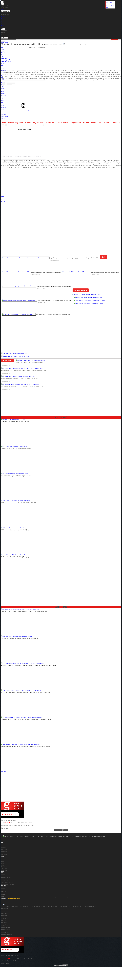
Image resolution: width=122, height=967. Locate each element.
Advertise (3, 894)
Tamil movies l (4, 910)
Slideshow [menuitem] (3, 114)
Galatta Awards (4, 36)
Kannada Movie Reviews (7, 882)
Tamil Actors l (4, 911)
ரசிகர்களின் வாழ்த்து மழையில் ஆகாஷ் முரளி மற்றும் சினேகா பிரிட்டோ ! (53, 314)
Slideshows (3, 32)
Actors (2, 861)
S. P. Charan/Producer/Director (19, 156)
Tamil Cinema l (4, 908)
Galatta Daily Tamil (4, 12)
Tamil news (3, 847)
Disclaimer (3, 891)
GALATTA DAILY (5, 11)
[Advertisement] (23, 142)
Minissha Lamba (98, 297)
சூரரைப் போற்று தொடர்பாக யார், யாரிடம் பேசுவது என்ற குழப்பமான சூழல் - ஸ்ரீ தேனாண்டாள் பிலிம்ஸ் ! (74, 258)
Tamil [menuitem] (2, 47)
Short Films (3, 34)
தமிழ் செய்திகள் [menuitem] (4, 42)
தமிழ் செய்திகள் (4, 5)
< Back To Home (58, 830)
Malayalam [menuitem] (3, 53)
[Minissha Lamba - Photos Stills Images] (84, 297)
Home (4, 122)
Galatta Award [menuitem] (4, 116)
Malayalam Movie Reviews (7, 884)
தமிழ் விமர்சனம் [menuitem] (4, 44)
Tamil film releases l (5, 925)
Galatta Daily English (5, 14)
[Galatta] (2, 120)
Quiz (2, 23)
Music (2, 18)
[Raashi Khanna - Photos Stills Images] (11, 353)
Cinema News (4, 849)
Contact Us (3, 27)
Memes (2, 25)
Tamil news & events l (6, 927)
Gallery (86, 122)
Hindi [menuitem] (2, 56)
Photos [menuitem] (2, 88)
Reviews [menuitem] (3, 63)
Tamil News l (4, 915)
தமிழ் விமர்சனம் (4, 7)
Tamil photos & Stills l (6, 932)
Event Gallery (4, 868)
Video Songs (4, 854)
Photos (2, 20)
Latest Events (4, 870)
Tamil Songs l (4, 924)
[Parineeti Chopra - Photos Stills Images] (84, 303)
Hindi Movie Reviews (6, 880)
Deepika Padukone (100, 300)
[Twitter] (5, 901)
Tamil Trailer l (4, 920)
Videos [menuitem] (2, 100)
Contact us (3, 896)
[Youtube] (12, 901)
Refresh (65, 830)
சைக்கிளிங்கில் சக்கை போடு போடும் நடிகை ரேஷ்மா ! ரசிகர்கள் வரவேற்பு (54, 286)
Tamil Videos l (4, 922)
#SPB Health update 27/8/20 (23, 129)
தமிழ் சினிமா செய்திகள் (23, 122)
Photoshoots (4, 867)
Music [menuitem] (2, 76)
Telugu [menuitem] (2, 49)
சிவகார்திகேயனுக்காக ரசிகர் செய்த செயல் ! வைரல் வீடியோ (46, 272)
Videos (2, 21)
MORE (3, 28)
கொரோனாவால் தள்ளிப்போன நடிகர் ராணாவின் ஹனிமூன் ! (105, 272)
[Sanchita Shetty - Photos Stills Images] (82, 294)
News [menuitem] (2, 46)
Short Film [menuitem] (3, 118)
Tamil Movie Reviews (6, 877)
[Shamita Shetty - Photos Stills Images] (11, 356)
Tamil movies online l (6, 929)
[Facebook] (2, 901)
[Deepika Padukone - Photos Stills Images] (84, 300)
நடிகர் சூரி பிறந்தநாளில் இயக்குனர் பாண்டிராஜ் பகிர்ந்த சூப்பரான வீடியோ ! (55, 300)
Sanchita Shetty (96, 294)
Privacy (2, 893)
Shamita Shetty (25, 356)
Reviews (3, 16)
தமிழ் (2, 4)
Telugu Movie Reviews (6, 879)
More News (3, 771)
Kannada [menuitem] (3, 51)
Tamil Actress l (4, 913)
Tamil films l (3, 931)
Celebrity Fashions (4, 30)
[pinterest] (9, 901)
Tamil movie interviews (6, 934)
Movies (2, 865)
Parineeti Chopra (98, 303)
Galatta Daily (4, 58)
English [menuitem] (2, 54)
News (2, 9)
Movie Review (63, 122)
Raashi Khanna (24, 353)
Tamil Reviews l (4, 917)
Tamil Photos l (4, 918)
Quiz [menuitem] (2, 113)
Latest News (4, 851)
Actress (2, 863)
